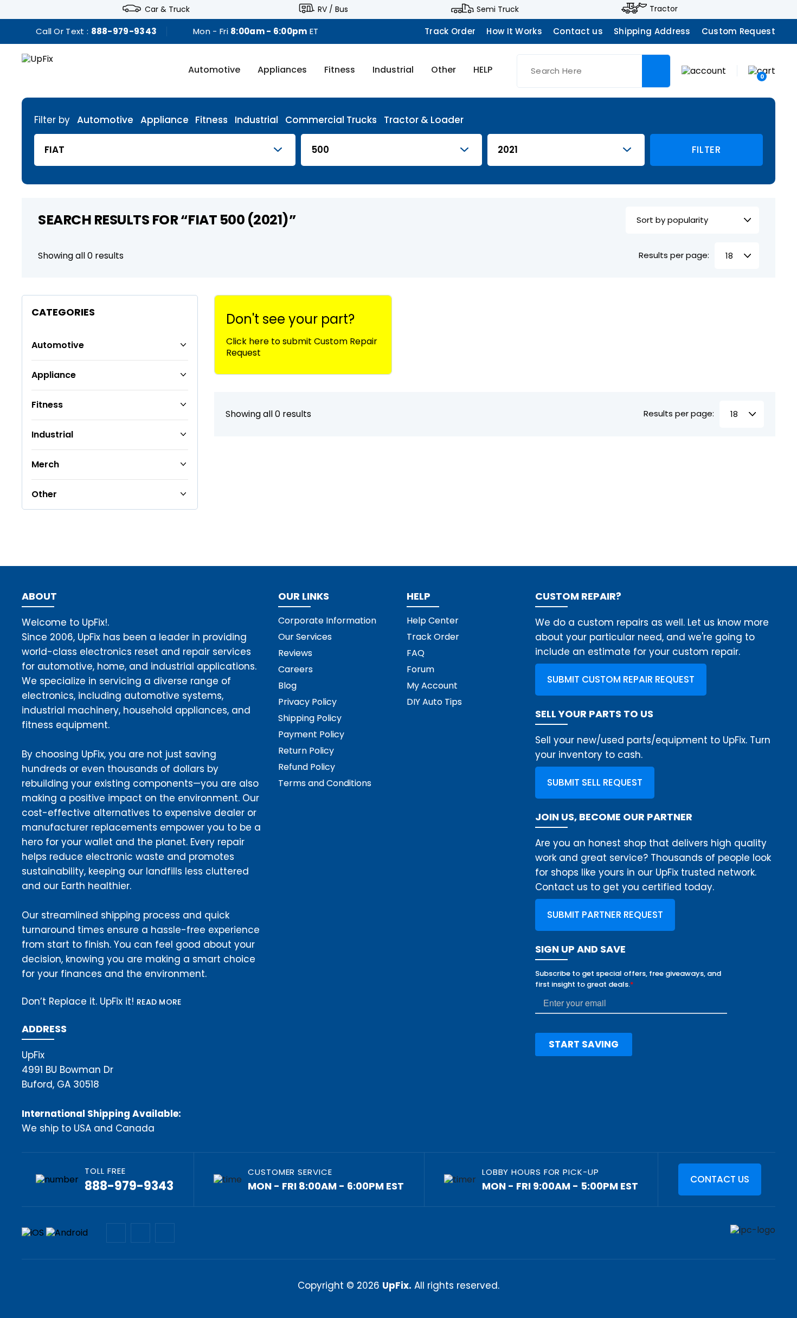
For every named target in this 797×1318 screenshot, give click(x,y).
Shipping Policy (310, 718)
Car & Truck (167, 8)
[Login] (704, 70)
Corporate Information (327, 620)
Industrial (393, 70)
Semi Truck (498, 8)
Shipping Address (652, 31)
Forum (420, 669)
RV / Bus (333, 8)
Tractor (664, 8)
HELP (482, 70)
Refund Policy (306, 767)
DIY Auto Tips (434, 702)
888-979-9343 (124, 31)
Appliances (282, 70)
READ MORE (159, 1002)
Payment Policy (311, 734)
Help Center (433, 620)
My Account (432, 685)
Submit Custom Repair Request (621, 679)
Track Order (450, 31)
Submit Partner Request (605, 914)
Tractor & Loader (424, 120)
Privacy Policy (307, 702)
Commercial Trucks (331, 120)
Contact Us (719, 1179)
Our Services (305, 637)
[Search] (656, 71)
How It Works (514, 31)
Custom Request (738, 31)
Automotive (214, 70)
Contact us (578, 31)
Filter (706, 149)
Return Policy (306, 750)
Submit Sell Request (594, 782)
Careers (295, 669)
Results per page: (674, 255)
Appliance (164, 120)
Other (443, 70)
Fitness (339, 70)
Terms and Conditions (324, 783)
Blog (287, 685)
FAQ (416, 653)
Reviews (295, 653)
